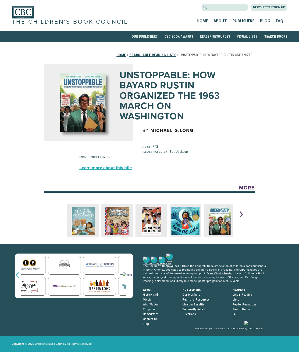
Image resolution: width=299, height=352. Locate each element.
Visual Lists (247, 36)
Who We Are (151, 304)
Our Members (191, 294)
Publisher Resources (196, 299)
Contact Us (150, 319)
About (220, 20)
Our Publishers (145, 36)
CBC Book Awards (179, 36)
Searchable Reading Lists (152, 55)
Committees (151, 314)
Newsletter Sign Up (269, 7)
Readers (239, 289)
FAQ (279, 20)
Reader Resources (215, 36)
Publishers (243, 20)
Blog (265, 20)
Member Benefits (193, 304)
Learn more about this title (105, 167)
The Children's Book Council (70, 21)
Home (202, 20)
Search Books (275, 36)
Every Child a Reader (219, 273)
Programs (149, 309)
